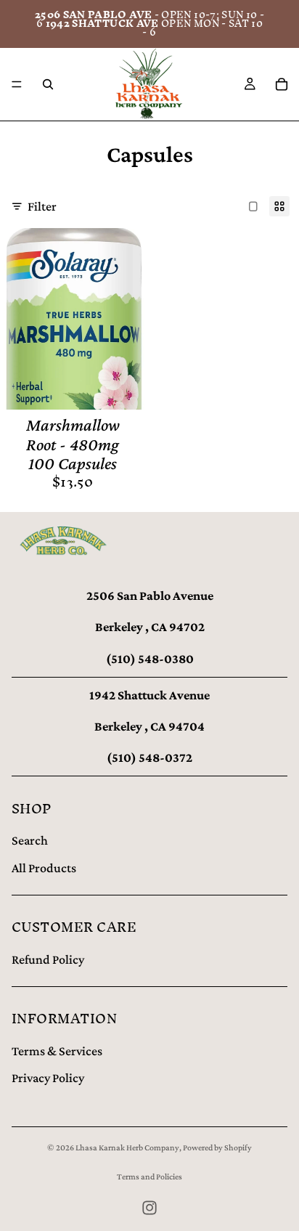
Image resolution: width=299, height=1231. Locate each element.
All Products (44, 868)
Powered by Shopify (217, 1147)
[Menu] (16, 84)
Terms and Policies (149, 1176)
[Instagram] (149, 1207)
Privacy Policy (48, 1077)
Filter (42, 206)
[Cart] (282, 84)
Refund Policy (48, 959)
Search (30, 840)
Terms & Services (57, 1051)
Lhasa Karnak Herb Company (127, 1147)
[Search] (48, 84)
